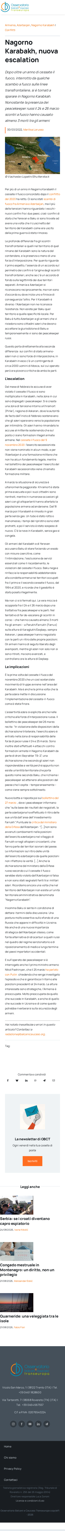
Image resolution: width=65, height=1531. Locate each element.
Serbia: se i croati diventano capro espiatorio (25, 1221)
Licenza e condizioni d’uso (30, 1500)
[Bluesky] (17, 1080)
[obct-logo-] (30, 1361)
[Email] (53, 1080)
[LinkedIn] (26, 1080)
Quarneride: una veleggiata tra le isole (29, 1319)
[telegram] (46, 1424)
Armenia (10, 25)
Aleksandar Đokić (23, 1280)
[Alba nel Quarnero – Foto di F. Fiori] (16, 1294)
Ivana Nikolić (21, 1229)
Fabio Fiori (19, 1327)
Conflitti (10, 30)
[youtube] (30, 1424)
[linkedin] (38, 1424)
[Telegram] (44, 1080)
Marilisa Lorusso (33, 129)
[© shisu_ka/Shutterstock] (16, 1243)
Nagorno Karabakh (43, 25)
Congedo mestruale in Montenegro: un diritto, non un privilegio (27, 1269)
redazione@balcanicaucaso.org (25, 1034)
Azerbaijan (23, 25)
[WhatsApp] (35, 1080)
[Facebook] (8, 1080)
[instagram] (13, 1424)
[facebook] (21, 1424)
